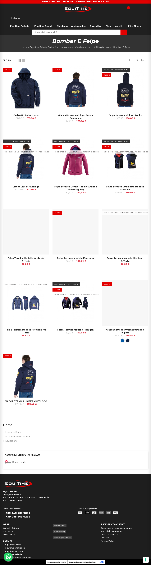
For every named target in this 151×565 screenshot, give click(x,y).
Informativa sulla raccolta (56, 562)
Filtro (7, 60)
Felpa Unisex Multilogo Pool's (125, 115)
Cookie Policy (59, 531)
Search (123, 32)
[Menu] (2, 8)
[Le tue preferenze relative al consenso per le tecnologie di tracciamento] (146, 560)
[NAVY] (128, 341)
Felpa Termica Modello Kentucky (75, 258)
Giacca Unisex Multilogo (26, 186)
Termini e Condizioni (62, 538)
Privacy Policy (59, 525)
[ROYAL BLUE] (122, 341)
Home (8, 425)
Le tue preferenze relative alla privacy (82, 562)
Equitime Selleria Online (17, 436)
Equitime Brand (13, 432)
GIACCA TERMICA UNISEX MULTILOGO (26, 401)
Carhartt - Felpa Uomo (25, 115)
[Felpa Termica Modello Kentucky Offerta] (26, 231)
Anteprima (41, 71)
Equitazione (11, 441)
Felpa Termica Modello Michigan (75, 329)
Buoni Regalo (19, 462)
